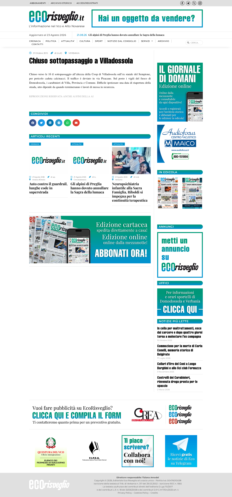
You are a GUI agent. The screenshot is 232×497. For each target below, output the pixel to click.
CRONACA (35, 41)
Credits (154, 492)
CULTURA (85, 41)
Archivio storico (61, 3)
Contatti (37, 44)
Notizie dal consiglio (121, 41)
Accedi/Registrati (87, 3)
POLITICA (51, 41)
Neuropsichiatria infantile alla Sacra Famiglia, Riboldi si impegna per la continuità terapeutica (129, 192)
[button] (32, 122)
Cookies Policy (141, 492)
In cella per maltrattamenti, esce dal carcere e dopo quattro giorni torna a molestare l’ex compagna (179, 333)
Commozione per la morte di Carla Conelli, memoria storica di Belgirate (179, 350)
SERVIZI (145, 41)
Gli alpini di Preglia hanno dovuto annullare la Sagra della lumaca (90, 187)
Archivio (163, 41)
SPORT (99, 41)
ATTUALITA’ (68, 41)
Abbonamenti (38, 3)
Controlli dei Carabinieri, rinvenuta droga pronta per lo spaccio (177, 382)
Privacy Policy (125, 492)
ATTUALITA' (77, 144)
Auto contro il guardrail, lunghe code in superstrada (48, 187)
